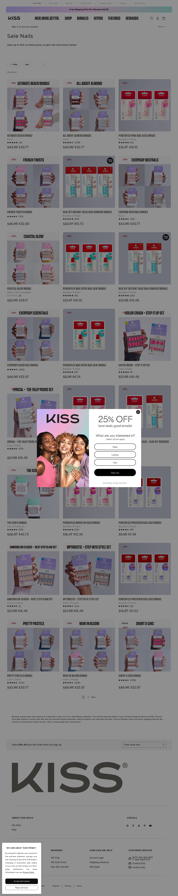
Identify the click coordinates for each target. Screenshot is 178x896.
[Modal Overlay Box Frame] (89, 448)
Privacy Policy (28, 872)
